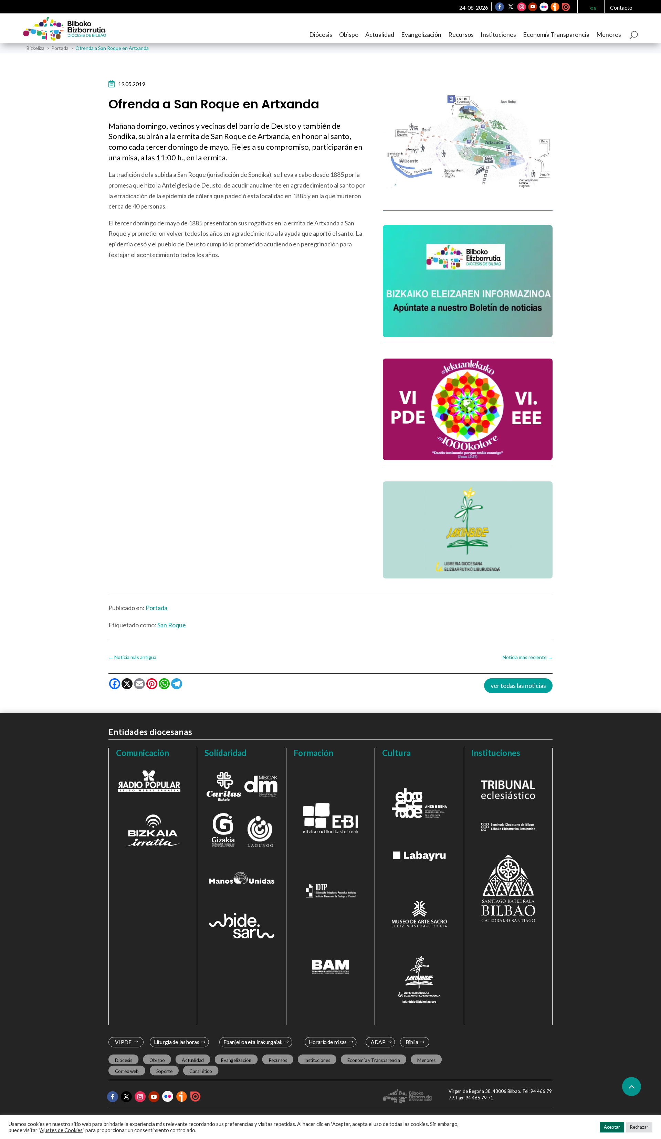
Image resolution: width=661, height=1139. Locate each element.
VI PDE (123, 1042)
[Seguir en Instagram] (521, 6)
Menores (608, 34)
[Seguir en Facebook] (499, 6)
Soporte (164, 1071)
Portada (156, 607)
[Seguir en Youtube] (532, 6)
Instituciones (498, 34)
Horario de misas (328, 1042)
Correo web (127, 1071)
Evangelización (421, 34)
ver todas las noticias (518, 685)
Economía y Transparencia (373, 1060)
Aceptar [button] (612, 1127)
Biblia (412, 1042)
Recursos (461, 34)
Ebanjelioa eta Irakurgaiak (252, 1042)
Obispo (348, 34)
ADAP (378, 1042)
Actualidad (379, 34)
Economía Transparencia (556, 34)
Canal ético (200, 1071)
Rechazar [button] (639, 1127)
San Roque (171, 625)
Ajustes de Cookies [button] (61, 1130)
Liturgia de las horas (176, 1042)
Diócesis (320, 34)
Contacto (621, 7)
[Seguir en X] (510, 6)
